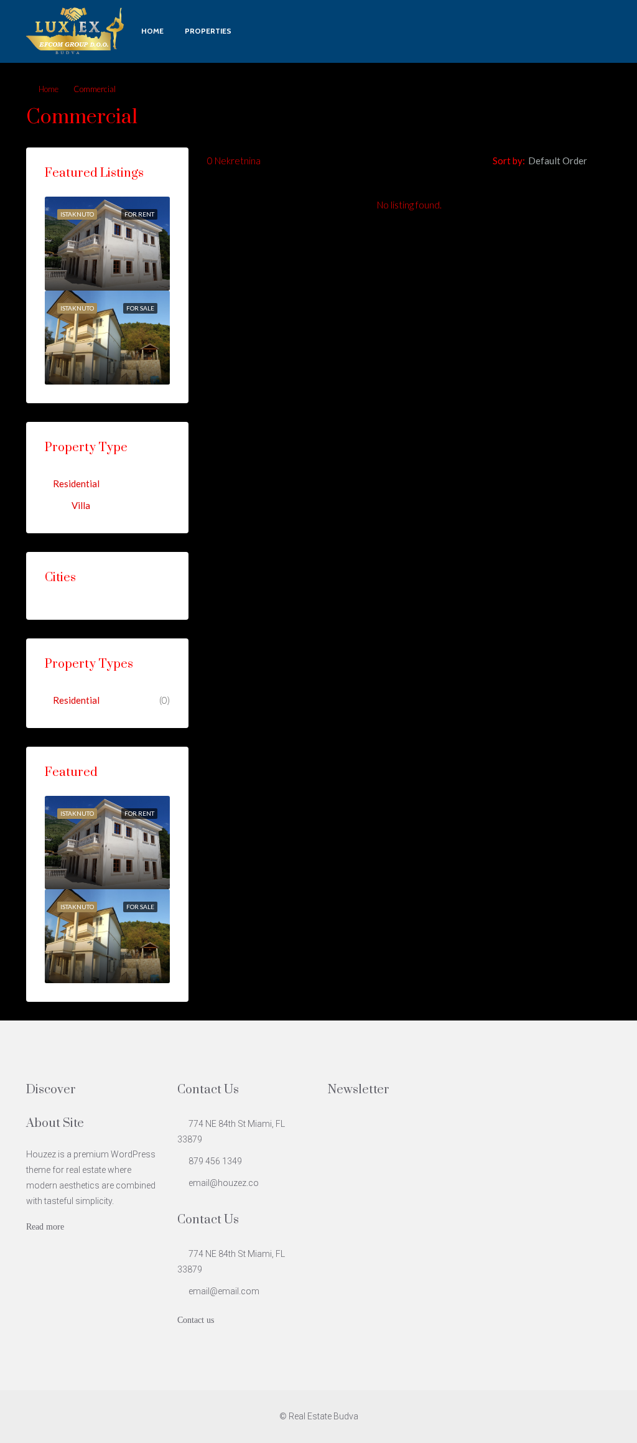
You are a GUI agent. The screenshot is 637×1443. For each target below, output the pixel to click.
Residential (76, 483)
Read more (45, 1226)
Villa (81, 505)
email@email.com (223, 1291)
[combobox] (568, 160)
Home (152, 30)
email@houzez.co (223, 1183)
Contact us (195, 1320)
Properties (208, 30)
